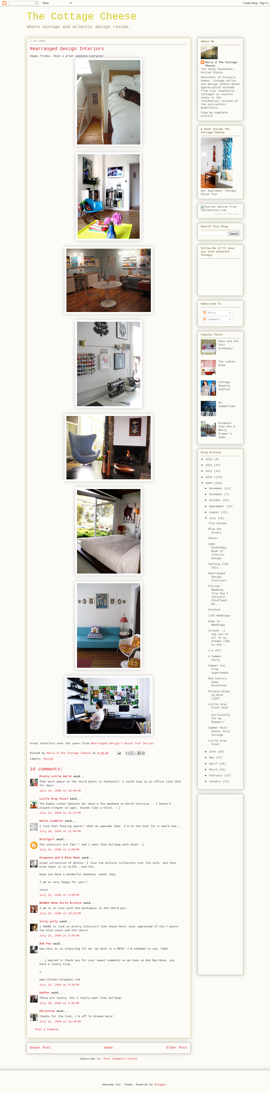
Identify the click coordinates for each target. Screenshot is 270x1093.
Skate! (213, 538)
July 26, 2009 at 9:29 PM (59, 985)
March (214, 769)
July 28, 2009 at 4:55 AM (59, 1003)
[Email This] (127, 753)
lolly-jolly (48, 921)
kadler (44, 992)
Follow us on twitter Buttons (227, 214)
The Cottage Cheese (82, 16)
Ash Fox (45, 943)
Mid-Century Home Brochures (217, 682)
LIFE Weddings (219, 615)
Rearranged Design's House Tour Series (122, 743)
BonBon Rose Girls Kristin (60, 903)
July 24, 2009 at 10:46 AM (60, 790)
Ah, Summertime (226, 404)
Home (108, 1048)
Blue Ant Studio (215, 530)
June (213, 751)
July (213, 518)
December (216, 488)
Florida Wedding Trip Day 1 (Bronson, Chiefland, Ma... (218, 595)
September (217, 506)
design (48, 758)
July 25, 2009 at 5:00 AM (59, 935)
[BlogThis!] (131, 753)
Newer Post (40, 1048)
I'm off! (215, 650)
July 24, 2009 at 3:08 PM (59, 849)
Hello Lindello (51, 821)
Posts (211, 313)
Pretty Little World (55, 776)
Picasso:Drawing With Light (219, 695)
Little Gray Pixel (53, 798)
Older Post (176, 1048)
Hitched (214, 609)
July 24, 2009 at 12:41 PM (60, 813)
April (214, 763)
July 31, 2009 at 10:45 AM (60, 1021)
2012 (209, 465)
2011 (209, 471)
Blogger (160, 1084)
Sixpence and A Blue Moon (59, 857)
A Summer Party (215, 658)
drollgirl (47, 839)
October (216, 500)
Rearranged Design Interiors (217, 577)
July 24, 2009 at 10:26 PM (60, 913)
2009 (209, 483)
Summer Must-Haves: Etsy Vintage (219, 731)
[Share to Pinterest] (143, 753)
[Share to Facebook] (139, 753)
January (216, 781)
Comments (213, 319)
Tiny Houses (217, 523)
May (212, 757)
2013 (209, 459)
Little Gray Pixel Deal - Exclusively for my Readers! (219, 713)
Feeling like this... (218, 565)
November (216, 494)
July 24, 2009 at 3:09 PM (59, 895)
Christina (47, 1011)
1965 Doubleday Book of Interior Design (217, 551)
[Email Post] (119, 753)
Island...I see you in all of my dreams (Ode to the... (219, 637)
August (215, 512)
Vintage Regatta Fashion (224, 385)
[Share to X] (135, 753)
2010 (209, 477)
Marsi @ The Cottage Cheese (221, 64)
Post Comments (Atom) (120, 1058)
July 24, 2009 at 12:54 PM (60, 831)
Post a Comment (47, 1029)
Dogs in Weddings (216, 623)
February (216, 775)
